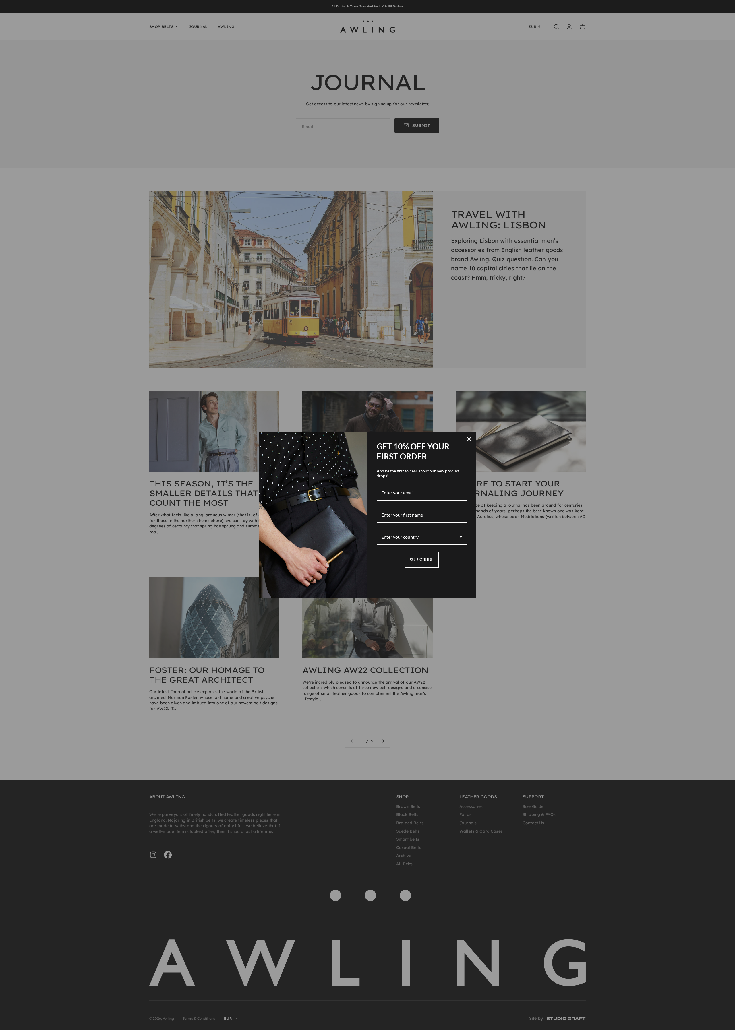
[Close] (469, 439)
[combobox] (422, 537)
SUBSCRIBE (422, 559)
